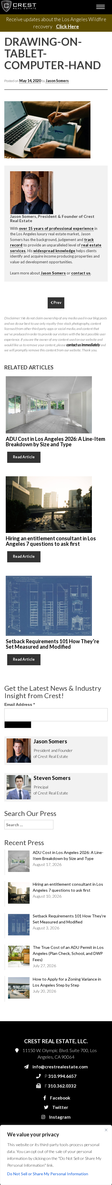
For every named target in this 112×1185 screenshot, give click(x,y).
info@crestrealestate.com (45, 247)
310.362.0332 (35, 270)
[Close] (106, 1129)
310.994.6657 (36, 259)
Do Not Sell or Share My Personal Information (47, 1173)
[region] (56, 1155)
